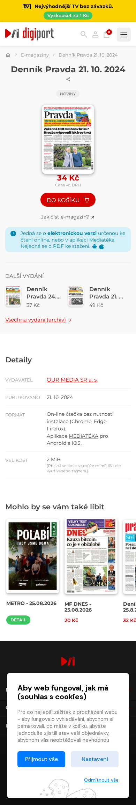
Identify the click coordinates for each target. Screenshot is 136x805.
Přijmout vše (41, 759)
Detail (18, 619)
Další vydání (24, 276)
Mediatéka (101, 240)
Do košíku (64, 200)
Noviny (68, 93)
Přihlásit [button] (95, 34)
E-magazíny (35, 55)
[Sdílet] (68, 79)
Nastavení (95, 759)
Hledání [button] (84, 34)
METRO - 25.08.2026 (31, 603)
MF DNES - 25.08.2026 (78, 607)
